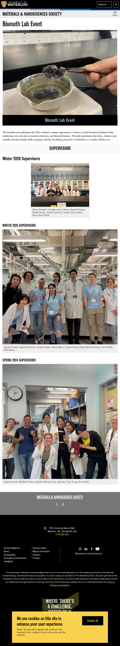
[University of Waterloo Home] (14, 4)
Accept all (92, 620)
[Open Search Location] (116, 4)
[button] (104, 4)
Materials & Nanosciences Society (60, 497)
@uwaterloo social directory (88, 553)
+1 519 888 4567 (62, 534)
